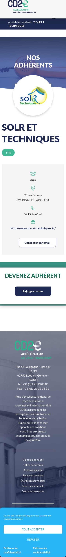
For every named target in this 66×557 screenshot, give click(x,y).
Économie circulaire (33, 475)
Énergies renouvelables (33, 480)
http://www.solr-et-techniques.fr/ (33, 228)
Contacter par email (37, 242)
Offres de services (33, 464)
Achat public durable (33, 485)
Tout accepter (33, 529)
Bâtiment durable (33, 470)
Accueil (12, 22)
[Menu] (54, 17)
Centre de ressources (33, 491)
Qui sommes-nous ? (33, 459)
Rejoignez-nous (33, 291)
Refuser (33, 539)
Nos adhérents (24, 22)
